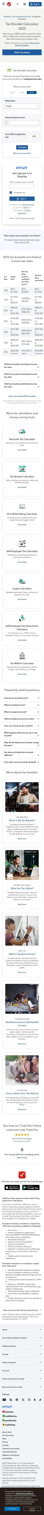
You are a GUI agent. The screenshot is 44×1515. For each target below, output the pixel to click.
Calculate (22, 147)
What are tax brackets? (22, 153)
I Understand (12, 1509)
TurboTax (7, 17)
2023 (12, 92)
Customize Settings (32, 1509)
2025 (32, 92)
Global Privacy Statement (24, 1493)
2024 (22, 92)
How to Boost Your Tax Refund (22, 1093)
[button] (22, 1310)
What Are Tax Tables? (22, 888)
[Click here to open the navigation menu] (3, 4)
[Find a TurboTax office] (24, 4)
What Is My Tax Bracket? (22, 820)
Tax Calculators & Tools (21, 17)
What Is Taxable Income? (22, 954)
